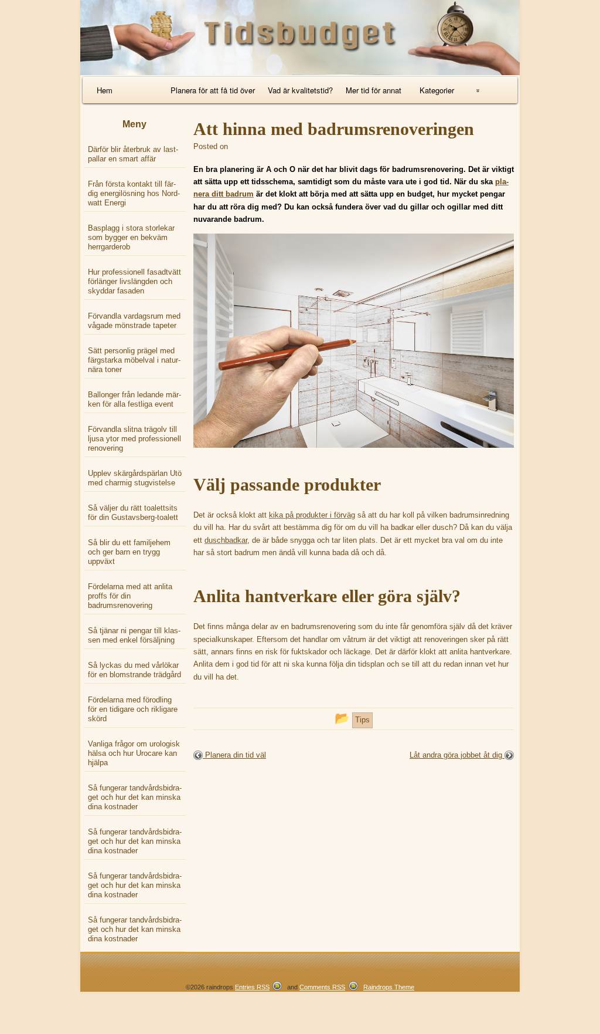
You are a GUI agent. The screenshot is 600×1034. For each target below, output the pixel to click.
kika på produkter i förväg (312, 515)
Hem (104, 90)
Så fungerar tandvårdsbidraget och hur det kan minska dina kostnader (135, 797)
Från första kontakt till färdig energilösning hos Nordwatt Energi (134, 193)
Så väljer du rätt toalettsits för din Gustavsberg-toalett (133, 513)
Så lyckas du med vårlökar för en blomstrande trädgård (134, 670)
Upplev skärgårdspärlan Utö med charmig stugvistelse (135, 478)
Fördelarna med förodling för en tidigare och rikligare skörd (133, 709)
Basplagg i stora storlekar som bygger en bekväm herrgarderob (131, 237)
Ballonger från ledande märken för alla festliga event (134, 399)
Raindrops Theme (388, 987)
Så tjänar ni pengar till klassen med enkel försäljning (134, 635)
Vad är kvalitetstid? (300, 90)
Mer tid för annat (373, 90)
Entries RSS (252, 987)
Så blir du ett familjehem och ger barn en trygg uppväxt (129, 552)
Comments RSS (322, 987)
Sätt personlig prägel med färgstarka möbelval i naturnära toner (134, 360)
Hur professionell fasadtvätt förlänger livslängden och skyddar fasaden (134, 281)
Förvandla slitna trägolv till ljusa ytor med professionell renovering (134, 438)
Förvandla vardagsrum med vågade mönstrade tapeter (134, 321)
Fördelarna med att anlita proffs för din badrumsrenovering (130, 596)
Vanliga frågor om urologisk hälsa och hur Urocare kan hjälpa (134, 753)
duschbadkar (225, 540)
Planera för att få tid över (213, 90)
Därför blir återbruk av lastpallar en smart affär (133, 154)
